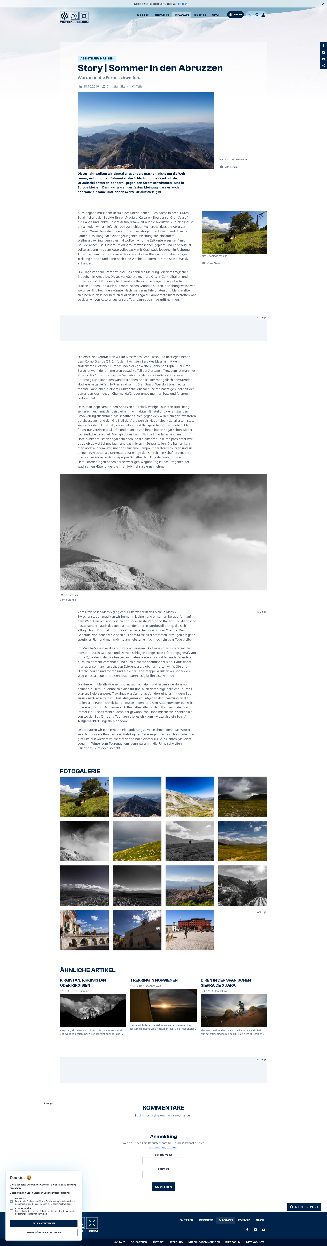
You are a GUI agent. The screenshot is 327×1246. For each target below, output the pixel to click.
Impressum (232, 1242)
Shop (216, 14)
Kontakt (119, 1242)
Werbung (176, 1242)
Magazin (182, 14)
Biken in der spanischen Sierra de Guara (226, 983)
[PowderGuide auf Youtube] (323, 59)
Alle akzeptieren (44, 1223)
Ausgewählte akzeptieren (43, 1232)
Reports (162, 14)
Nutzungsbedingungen (204, 1242)
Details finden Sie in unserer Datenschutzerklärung (40, 1192)
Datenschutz (255, 1242)
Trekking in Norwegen (154, 980)
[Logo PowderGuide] (74, 17)
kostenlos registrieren (163, 1147)
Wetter (142, 14)
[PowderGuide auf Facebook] (323, 45)
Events (200, 14)
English (183, 4)
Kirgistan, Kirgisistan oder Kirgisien (83, 983)
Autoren (159, 1242)
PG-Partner (139, 1242)
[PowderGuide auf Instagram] (323, 52)
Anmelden (163, 1187)
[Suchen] (256, 15)
